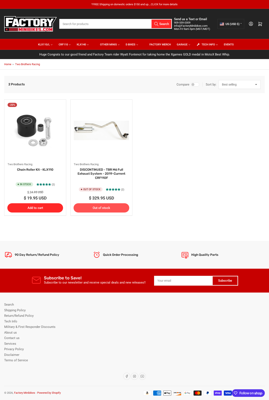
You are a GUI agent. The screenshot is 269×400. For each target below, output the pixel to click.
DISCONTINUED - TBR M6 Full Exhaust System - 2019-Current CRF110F (101, 174)
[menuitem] (42, 44)
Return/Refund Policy (19, 316)
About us (10, 332)
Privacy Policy (14, 349)
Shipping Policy (15, 310)
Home (7, 64)
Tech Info (10, 321)
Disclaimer (11, 355)
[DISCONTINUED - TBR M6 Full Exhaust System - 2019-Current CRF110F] (101, 130)
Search (9, 304)
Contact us (12, 338)
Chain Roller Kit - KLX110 (35, 170)
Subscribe (225, 281)
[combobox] (115, 24)
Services (10, 344)
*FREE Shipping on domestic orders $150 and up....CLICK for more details (134, 4)
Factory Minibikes (24, 392)
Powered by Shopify (49, 392)
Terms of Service (16, 360)
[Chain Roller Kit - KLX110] (35, 130)
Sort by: (211, 84)
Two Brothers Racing (27, 64)
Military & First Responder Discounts (29, 327)
